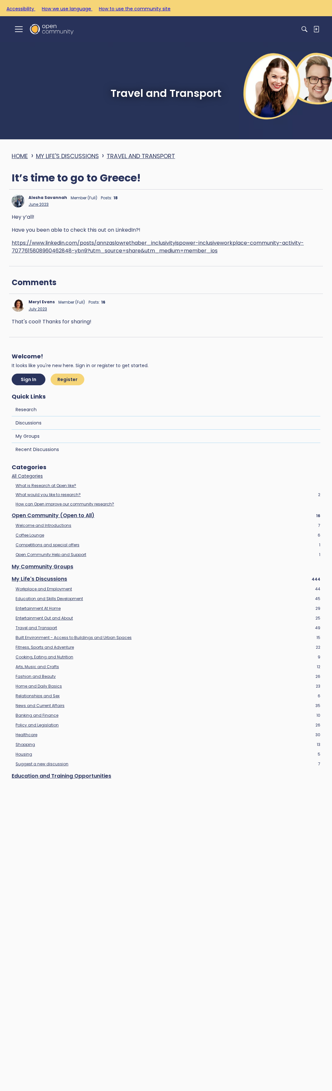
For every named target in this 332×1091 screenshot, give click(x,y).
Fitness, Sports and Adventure (168, 647)
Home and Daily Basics (168, 686)
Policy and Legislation (168, 725)
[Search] (304, 29)
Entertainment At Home (168, 608)
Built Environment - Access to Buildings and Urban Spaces (168, 638)
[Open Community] (52, 29)
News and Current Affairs (168, 706)
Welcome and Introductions (168, 525)
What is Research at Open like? (46, 485)
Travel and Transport (168, 628)
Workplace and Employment (168, 589)
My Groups (28, 436)
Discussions (29, 423)
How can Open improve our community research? (65, 504)
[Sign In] (316, 29)
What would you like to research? (168, 495)
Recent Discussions (37, 449)
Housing (168, 754)
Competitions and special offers (168, 545)
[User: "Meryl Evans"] (18, 305)
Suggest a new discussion (168, 764)
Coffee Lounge (168, 535)
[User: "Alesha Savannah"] (18, 200)
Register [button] (67, 379)
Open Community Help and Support (168, 555)
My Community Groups (42, 566)
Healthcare (168, 735)
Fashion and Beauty (168, 676)
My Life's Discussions (166, 579)
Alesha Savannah (48, 197)
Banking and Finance (168, 715)
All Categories (27, 476)
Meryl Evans (42, 302)
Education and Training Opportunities (61, 776)
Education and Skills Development (168, 599)
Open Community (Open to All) (166, 515)
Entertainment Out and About (168, 618)
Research (26, 409)
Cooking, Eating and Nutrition (168, 657)
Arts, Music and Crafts (168, 667)
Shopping (168, 745)
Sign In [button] (28, 379)
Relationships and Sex (168, 696)
